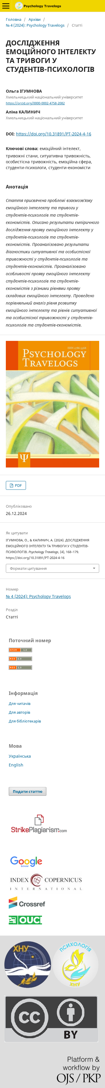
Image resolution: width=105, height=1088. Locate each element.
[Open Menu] (6, 6)
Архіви (35, 19)
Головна (13, 19)
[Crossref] (27, 907)
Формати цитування (28, 568)
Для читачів (19, 703)
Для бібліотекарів (25, 721)
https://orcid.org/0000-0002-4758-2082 (35, 103)
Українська (20, 756)
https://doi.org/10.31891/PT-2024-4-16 (53, 134)
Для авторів (19, 712)
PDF (18, 485)
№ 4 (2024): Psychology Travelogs (35, 25)
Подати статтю (27, 791)
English (16, 765)
